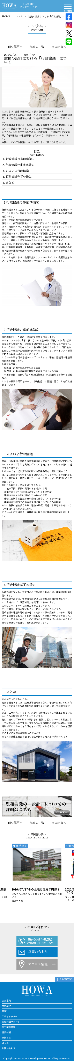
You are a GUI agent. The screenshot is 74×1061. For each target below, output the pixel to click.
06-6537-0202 (40, 939)
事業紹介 (6, 1006)
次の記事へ (59, 46)
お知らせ (6, 1038)
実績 (4, 1011)
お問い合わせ (38, 952)
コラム (19, 16)
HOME (6, 16)
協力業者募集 (8, 1027)
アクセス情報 (38, 964)
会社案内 (6, 1001)
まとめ (10, 182)
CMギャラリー (9, 1017)
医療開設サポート (11, 1022)
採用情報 (6, 1032)
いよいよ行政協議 (17, 170)
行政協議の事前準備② (20, 164)
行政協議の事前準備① (20, 158)
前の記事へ (15, 46)
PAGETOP (66, 979)
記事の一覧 (37, 46)
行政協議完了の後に (19, 176)
